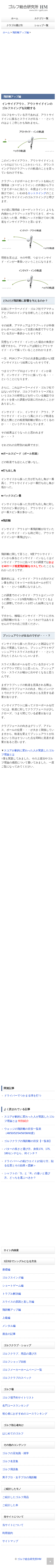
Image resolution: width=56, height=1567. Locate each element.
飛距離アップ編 (20, 32)
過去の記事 (9, 1333)
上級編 (6, 1317)
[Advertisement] (28, 65)
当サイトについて (12, 1525)
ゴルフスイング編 (12, 1277)
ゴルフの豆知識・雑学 (15, 1453)
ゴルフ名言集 (10, 1461)
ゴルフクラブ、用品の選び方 (19, 1353)
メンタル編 (9, 1325)
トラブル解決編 (11, 1293)
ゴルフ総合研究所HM (29, 1559)
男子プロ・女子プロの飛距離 (19, 1477)
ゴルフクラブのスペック (16, 1377)
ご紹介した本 (10, 1505)
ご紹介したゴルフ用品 (15, 1497)
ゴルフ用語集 (10, 1469)
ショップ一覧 (41, 25)
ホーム (14, 18)
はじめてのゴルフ (12, 1433)
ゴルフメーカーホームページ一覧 (22, 1369)
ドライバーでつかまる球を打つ (22, 1095)
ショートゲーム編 (12, 1285)
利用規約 (7, 1533)
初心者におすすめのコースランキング (24, 1413)
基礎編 (6, 1269)
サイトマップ (10, 1541)
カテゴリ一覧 (41, 18)
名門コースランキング (15, 1405)
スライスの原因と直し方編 (18, 1301)
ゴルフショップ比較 (14, 1361)
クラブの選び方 (15, 25)
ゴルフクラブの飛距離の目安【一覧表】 (28, 1141)
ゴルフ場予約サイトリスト (18, 1397)
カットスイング (37, 193)
